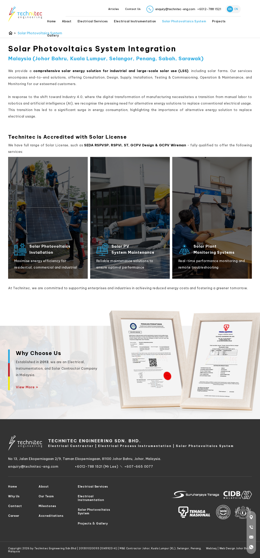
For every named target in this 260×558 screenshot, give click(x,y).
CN (236, 9)
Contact (15, 506)
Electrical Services (93, 21)
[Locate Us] (251, 518)
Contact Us (133, 9)
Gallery (53, 35)
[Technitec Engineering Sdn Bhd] (25, 14)
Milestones (47, 506)
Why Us (14, 496)
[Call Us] (251, 528)
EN (230, 9)
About (67, 21)
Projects (85, 523)
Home (51, 21)
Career (13, 516)
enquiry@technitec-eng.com (33, 466)
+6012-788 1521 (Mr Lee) (96, 466)
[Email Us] (251, 538)
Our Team (46, 496)
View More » (27, 387)
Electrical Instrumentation (135, 21)
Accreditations (51, 516)
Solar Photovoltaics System (184, 21)
